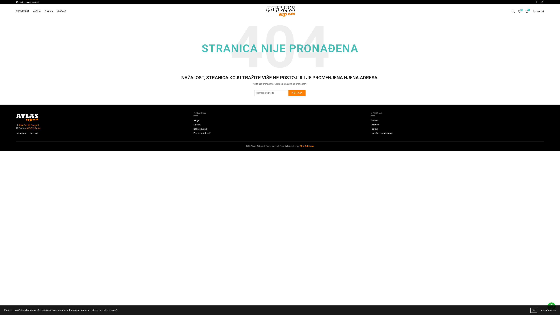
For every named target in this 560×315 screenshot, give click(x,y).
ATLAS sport (259, 146)
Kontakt (61, 11)
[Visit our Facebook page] (536, 2)
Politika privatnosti (202, 133)
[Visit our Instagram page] (542, 2)
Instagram (21, 133)
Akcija (37, 11)
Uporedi (528, 10)
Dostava (374, 120)
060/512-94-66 (32, 2)
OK (534, 310)
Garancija (375, 125)
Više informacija (548, 310)
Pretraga (297, 93)
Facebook (34, 133)
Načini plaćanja (200, 129)
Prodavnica (22, 11)
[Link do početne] (102, 117)
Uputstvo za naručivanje (382, 133)
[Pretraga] (513, 11)
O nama (49, 11)
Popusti (374, 129)
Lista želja (521, 10)
